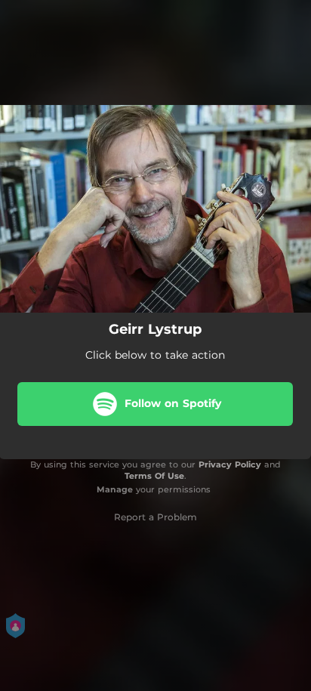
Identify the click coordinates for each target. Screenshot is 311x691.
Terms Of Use (154, 475)
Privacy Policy (230, 464)
